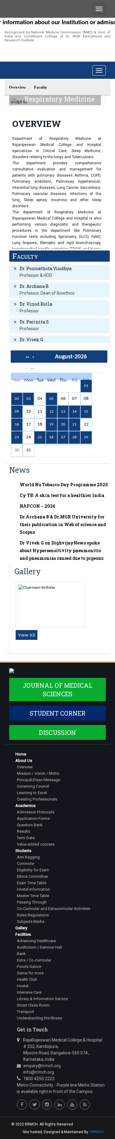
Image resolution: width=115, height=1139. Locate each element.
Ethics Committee (32, 876)
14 (74, 412)
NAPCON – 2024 (37, 506)
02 (17, 399)
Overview (25, 767)
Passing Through (32, 902)
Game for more (30, 973)
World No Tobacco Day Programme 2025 (64, 484)
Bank (21, 953)
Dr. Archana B (34, 286)
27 (63, 437)
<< (27, 357)
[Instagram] (47, 1104)
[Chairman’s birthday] (36, 588)
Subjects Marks (30, 921)
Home (20, 754)
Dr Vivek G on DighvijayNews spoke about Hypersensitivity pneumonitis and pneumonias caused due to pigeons (61, 550)
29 (86, 437)
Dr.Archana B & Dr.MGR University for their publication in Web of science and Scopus (63, 524)
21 (74, 424)
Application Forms (33, 818)
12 (51, 412)
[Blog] (85, 1104)
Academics (25, 805)
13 (63, 412)
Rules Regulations (33, 915)
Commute (25, 863)
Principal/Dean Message (38, 780)
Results (23, 831)
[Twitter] (34, 1104)
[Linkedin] (60, 1104)
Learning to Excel (32, 792)
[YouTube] (72, 1104)
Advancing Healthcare (36, 940)
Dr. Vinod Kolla (36, 304)
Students (23, 850)
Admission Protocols (35, 812)
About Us (23, 760)
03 (28, 399)
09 (17, 412)
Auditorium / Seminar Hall (39, 947)
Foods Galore (29, 966)
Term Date (26, 837)
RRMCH (97, 1131)
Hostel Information (33, 889)
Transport (25, 1011)
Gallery (21, 928)
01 (86, 386)
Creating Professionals (37, 799)
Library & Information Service (42, 998)
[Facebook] (22, 1104)
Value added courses (36, 844)
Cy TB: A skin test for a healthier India (62, 495)
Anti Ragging (28, 857)
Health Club (27, 979)
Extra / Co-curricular (34, 960)
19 (51, 424)
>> (32, 368)
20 (63, 424)
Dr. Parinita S (34, 322)
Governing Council (33, 786)
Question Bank (30, 825)
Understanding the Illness (39, 1018)
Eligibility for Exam (33, 870)
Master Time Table (33, 895)
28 (74, 437)
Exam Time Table (31, 883)
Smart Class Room (33, 1005)
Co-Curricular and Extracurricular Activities (53, 908)
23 (17, 437)
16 (17, 424)
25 (40, 437)
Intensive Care (29, 992)
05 (51, 399)
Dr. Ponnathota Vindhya (45, 268)
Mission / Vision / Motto (38, 773)
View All (26, 635)
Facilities (23, 934)
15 (86, 412)
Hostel (23, 986)
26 (51, 437)
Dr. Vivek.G (31, 339)
